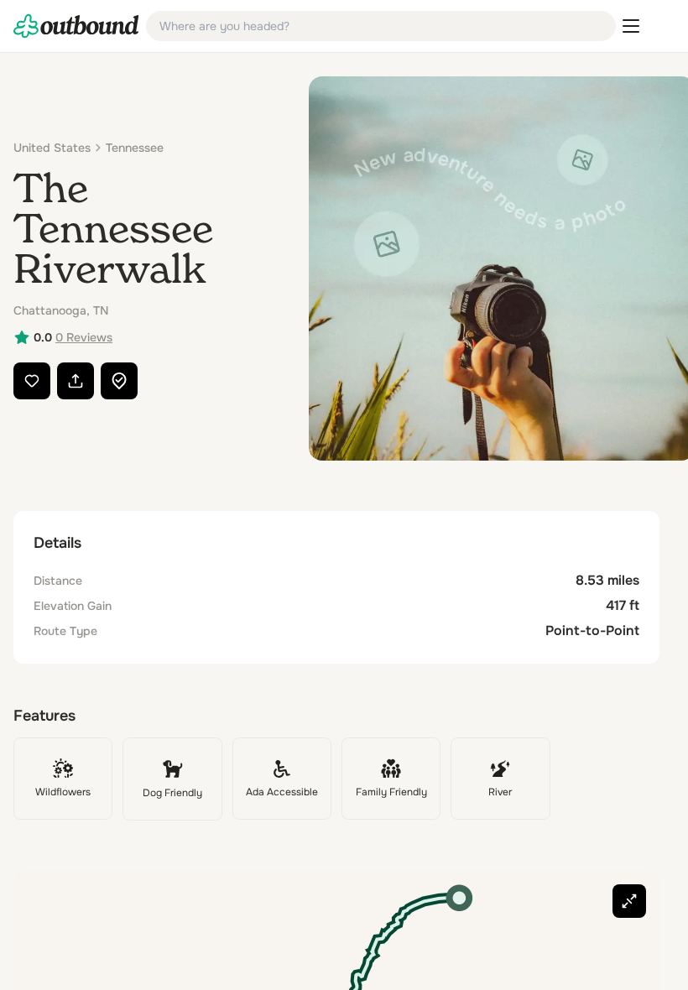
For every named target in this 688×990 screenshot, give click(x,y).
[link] (76, 26)
